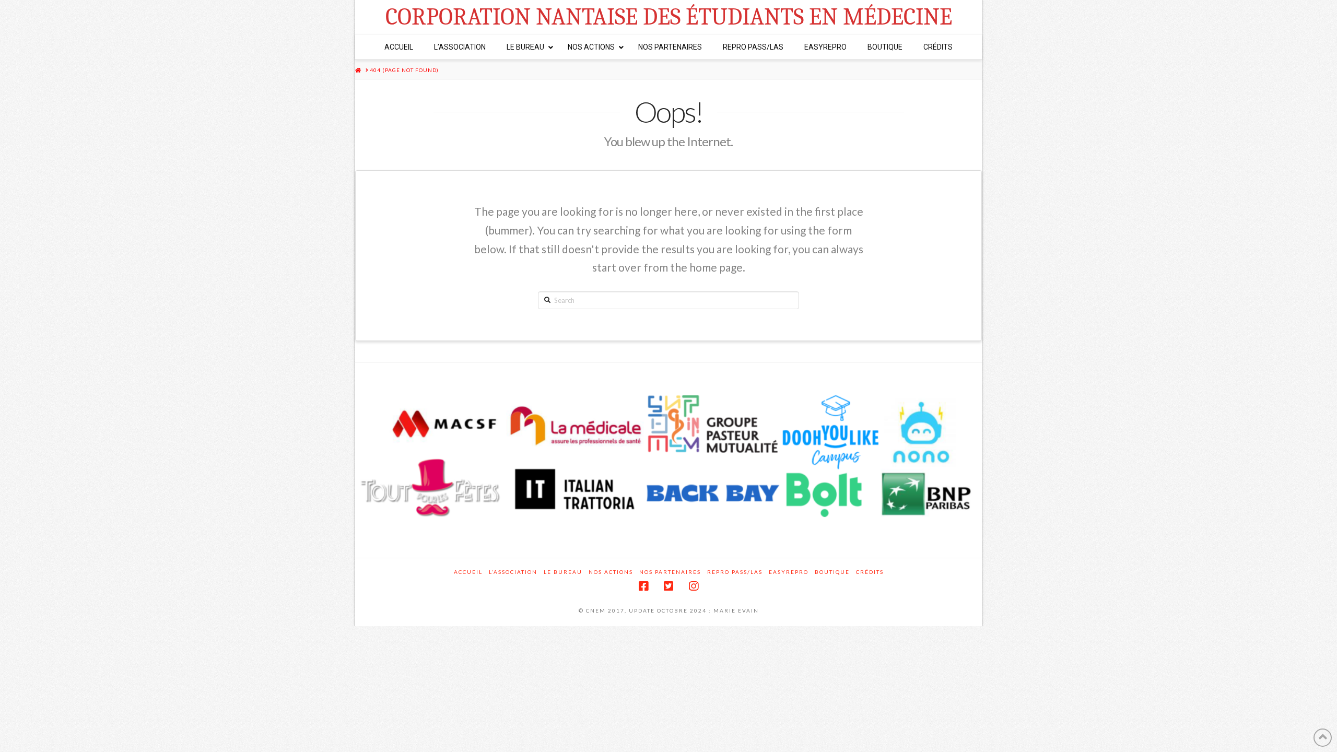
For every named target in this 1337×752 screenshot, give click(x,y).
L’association (513, 572)
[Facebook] (643, 586)
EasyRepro (788, 572)
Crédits (870, 572)
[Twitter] (668, 586)
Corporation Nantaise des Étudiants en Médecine (668, 17)
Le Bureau (563, 572)
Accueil (468, 572)
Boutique (832, 572)
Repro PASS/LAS (735, 572)
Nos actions (611, 572)
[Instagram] (693, 586)
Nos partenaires (670, 572)
